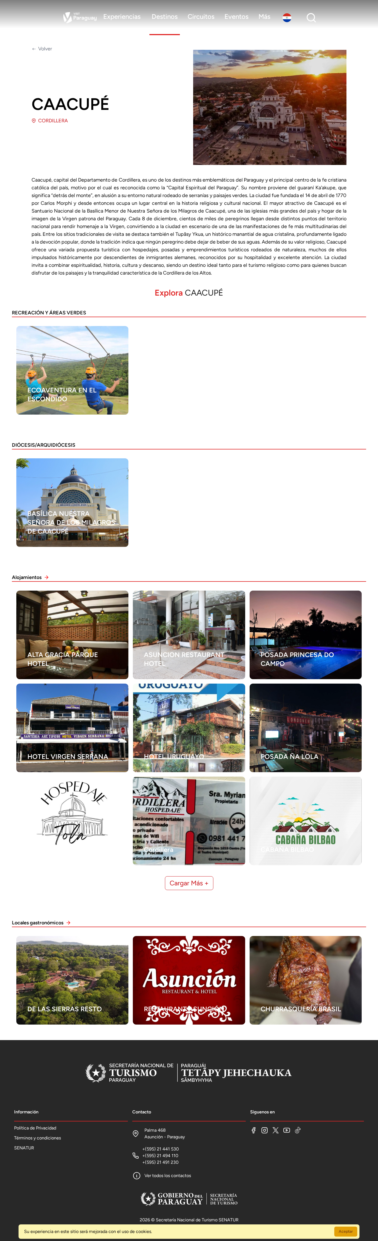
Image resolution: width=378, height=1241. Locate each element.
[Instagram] (264, 1130)
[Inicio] (188, 1073)
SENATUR (24, 1147)
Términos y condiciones (37, 1138)
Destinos (165, 16)
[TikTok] (297, 1130)
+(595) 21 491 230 (160, 1162)
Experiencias (122, 16)
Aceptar (346, 1231)
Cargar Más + (189, 883)
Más (264, 16)
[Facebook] (253, 1130)
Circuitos (201, 16)
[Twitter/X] (275, 1130)
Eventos (236, 16)
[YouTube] (286, 1130)
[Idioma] (288, 17)
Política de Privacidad (35, 1128)
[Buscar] (311, 17)
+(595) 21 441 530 (160, 1149)
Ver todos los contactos (167, 1175)
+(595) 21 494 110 (160, 1155)
